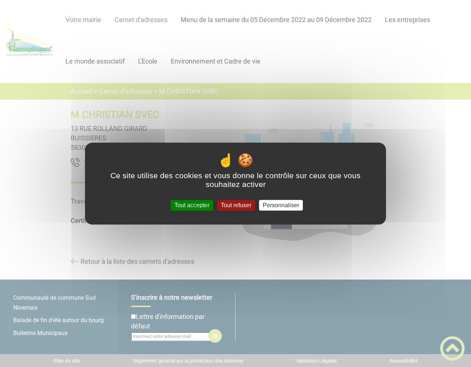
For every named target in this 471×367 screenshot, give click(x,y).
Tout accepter (191, 205)
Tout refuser (236, 205)
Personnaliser (281, 205)
